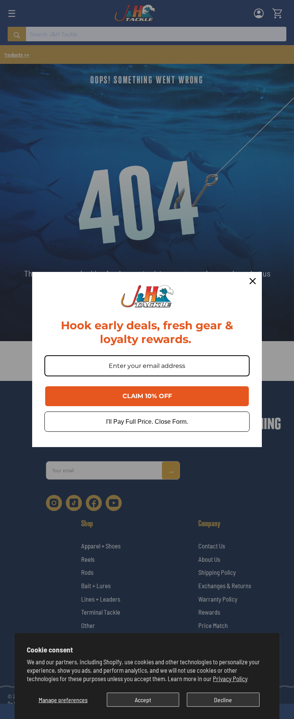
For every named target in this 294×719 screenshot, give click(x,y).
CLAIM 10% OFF (147, 396)
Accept (143, 699)
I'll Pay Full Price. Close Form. (147, 421)
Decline (223, 699)
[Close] (252, 281)
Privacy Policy (230, 678)
